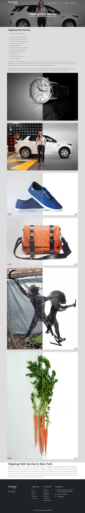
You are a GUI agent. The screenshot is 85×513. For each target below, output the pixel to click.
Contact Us (73, 3)
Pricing (67, 3)
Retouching (45, 492)
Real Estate (45, 496)
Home (48, 3)
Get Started (34, 496)
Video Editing (46, 498)
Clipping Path (46, 494)
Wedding (45, 489)
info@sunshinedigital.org (62, 494)
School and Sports (47, 500)
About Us (54, 3)
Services (60, 3)
